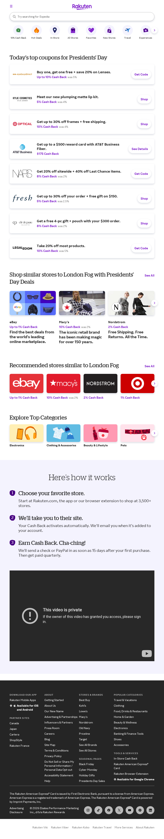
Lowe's (83, 711)
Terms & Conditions (56, 750)
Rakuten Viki (40, 827)
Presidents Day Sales (92, 781)
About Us (50, 705)
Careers (49, 733)
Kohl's (82, 705)
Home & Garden (124, 716)
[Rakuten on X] (119, 810)
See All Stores (87, 750)
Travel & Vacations (125, 700)
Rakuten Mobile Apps (23, 700)
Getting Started (54, 700)
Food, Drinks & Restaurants (130, 711)
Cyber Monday (88, 769)
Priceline (84, 733)
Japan (13, 728)
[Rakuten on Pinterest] (140, 810)
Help (47, 781)
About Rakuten (145, 827)
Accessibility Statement (58, 775)
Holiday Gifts (87, 775)
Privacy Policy (53, 756)
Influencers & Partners (58, 722)
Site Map (49, 744)
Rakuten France (19, 745)
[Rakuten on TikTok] (98, 810)
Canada (14, 723)
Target (83, 739)
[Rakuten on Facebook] (109, 810)
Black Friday (86, 764)
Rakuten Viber (60, 827)
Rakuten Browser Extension (131, 773)
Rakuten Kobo (80, 827)
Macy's (83, 716)
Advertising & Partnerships (60, 716)
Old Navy (84, 728)
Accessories (121, 744)
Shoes (117, 739)
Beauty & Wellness (125, 722)
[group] (33, 317)
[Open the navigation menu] (11, 6)
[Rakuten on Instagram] (88, 810)
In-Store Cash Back (125, 758)
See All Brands (88, 744)
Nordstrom (86, 722)
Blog (47, 739)
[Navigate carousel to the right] (154, 30)
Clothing (119, 705)
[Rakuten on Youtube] (130, 810)
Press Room (51, 728)
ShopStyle (16, 740)
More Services (124, 827)
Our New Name (54, 711)
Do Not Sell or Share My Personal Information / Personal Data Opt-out (59, 765)
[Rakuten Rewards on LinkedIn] (150, 810)
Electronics (121, 728)
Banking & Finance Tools (128, 733)
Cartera (14, 734)
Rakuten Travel (102, 827)
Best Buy (84, 700)
